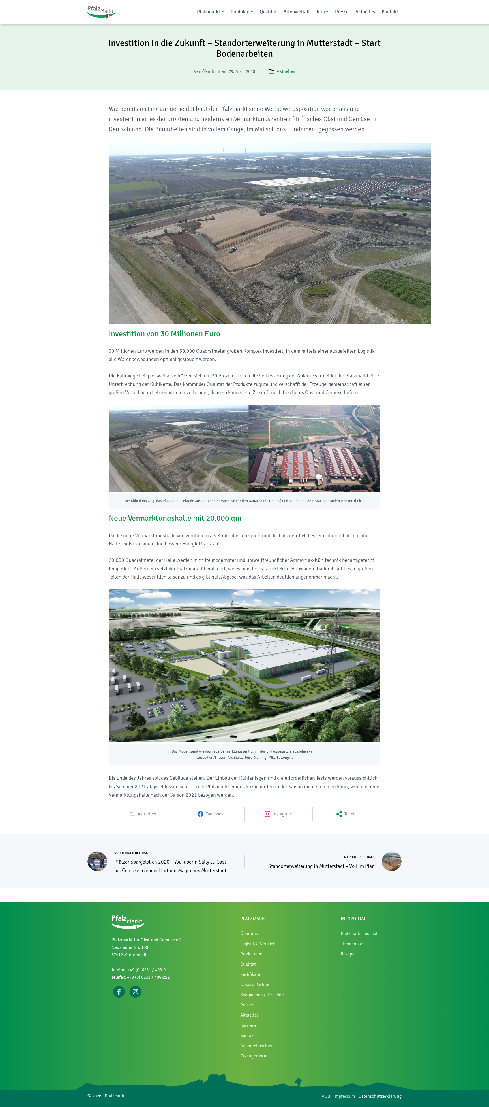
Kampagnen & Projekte (262, 994)
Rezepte (348, 954)
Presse (342, 11)
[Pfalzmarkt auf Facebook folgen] (118, 991)
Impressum (344, 1096)
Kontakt (390, 11)
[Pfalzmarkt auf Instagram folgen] (135, 991)
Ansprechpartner (256, 1045)
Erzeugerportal (254, 1056)
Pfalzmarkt (208, 11)
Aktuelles (365, 11)
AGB (326, 1096)
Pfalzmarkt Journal (359, 933)
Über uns (249, 933)
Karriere (248, 1025)
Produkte (240, 11)
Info (321, 11)
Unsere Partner (255, 984)
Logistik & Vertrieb (257, 943)
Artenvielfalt (297, 11)
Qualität (268, 11)
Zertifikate (250, 974)
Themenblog (352, 943)
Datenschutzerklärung (380, 1096)
